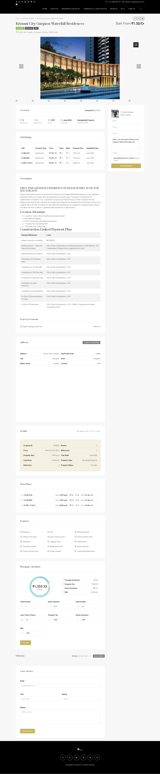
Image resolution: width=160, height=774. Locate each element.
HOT (36, 28)
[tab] (136, 44)
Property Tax (53, 615)
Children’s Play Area (30, 537)
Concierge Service (29, 546)
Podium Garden (55, 551)
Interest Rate (81, 602)
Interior (113, 9)
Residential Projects (71, 9)
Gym (51, 532)
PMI (21, 628)
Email (22, 681)
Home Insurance (82, 615)
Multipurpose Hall (56, 546)
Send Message (126, 166)
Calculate (25, 643)
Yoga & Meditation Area (85, 551)
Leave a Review (99, 656)
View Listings (125, 115)
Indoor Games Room (57, 537)
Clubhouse (26, 542)
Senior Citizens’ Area (84, 537)
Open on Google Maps (92, 342)
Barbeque (26, 532)
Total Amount (25, 602)
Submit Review (27, 731)
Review (23, 708)
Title (22, 694)
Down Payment (53, 602)
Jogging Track (55, 542)
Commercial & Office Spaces (95, 9)
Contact (131, 9)
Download (96, 326)
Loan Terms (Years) (27, 615)
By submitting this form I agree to (126, 159)
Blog (123, 9)
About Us (54, 9)
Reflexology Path (83, 532)
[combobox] (85, 656)
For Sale (29, 28)
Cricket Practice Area (30, 551)
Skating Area (81, 542)
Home (44, 9)
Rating (64, 694)
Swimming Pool (82, 546)
